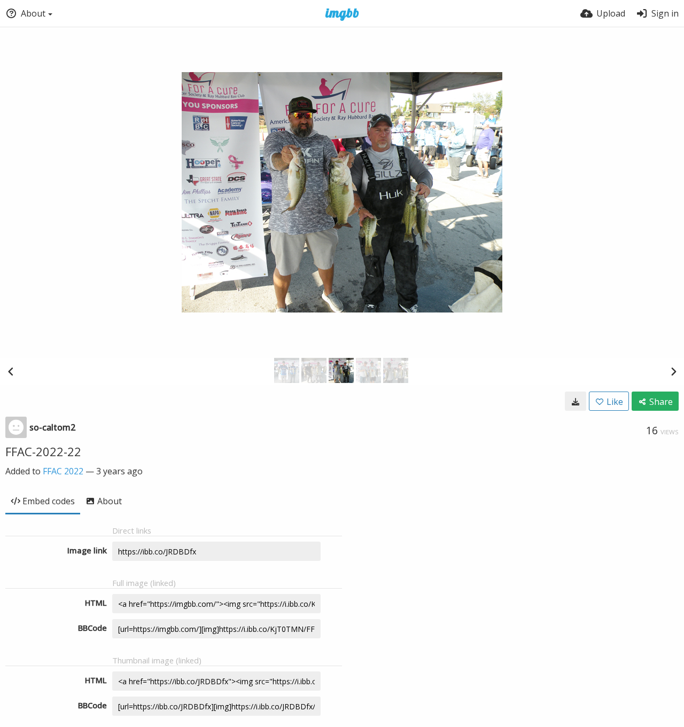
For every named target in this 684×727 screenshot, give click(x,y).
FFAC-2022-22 (43, 451)
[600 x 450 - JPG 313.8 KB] (575, 401)
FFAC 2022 (63, 471)
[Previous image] (10, 371)
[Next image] (673, 371)
